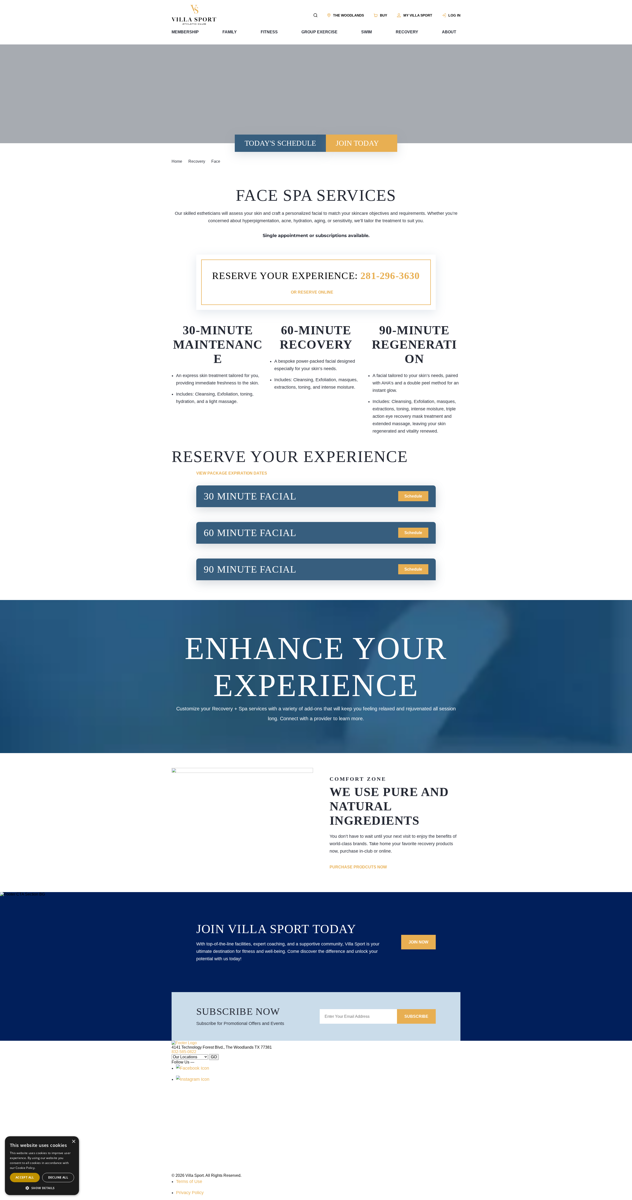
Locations (242, 1159)
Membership (185, 32)
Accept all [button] (25, 1177)
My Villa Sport (417, 15)
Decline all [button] (58, 1177)
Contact (240, 1129)
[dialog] (42, 1165)
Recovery (407, 32)
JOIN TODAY (357, 143)
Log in (454, 15)
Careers (241, 1119)
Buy (383, 15)
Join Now (418, 942)
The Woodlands (348, 15)
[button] (42, 1187)
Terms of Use (189, 1181)
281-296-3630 (390, 275)
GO (214, 1057)
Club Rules (243, 1169)
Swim (366, 32)
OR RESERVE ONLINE (312, 292)
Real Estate (244, 1149)
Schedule (413, 496)
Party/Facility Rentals (337, 1139)
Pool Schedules (333, 1109)
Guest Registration (335, 1149)
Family (229, 32)
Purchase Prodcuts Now (358, 867)
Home (177, 161)
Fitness (269, 32)
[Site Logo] (194, 23)
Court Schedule (332, 1119)
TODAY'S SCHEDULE (280, 143)
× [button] (73, 1141)
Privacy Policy (190, 1192)
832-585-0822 (184, 1052)
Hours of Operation (335, 1129)
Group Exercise (319, 32)
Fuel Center (244, 1139)
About (449, 32)
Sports (177, 1159)
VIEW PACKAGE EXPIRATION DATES (231, 473)
